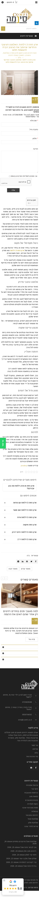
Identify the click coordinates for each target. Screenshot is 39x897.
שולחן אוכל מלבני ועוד (27, 859)
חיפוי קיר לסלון (30, 855)
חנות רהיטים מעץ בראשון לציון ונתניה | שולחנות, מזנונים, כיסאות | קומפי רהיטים (19, 54)
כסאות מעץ (33, 796)
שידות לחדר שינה (31, 826)
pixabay (24, 466)
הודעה (35, 149)
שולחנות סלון (33, 823)
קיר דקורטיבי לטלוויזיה (28, 862)
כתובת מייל (34, 130)
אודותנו (35, 749)
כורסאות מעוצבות (31, 793)
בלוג (19, 57)
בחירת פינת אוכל (29, 866)
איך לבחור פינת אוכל (28, 847)
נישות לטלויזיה (32, 804)
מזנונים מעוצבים (31, 800)
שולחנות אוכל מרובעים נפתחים (24, 841)
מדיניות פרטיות (32, 757)
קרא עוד (31, 639)
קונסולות (35, 811)
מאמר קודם (25, 569)
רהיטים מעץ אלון (30, 851)
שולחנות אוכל (33, 819)
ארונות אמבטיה (32, 785)
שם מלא (34, 121)
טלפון (35, 138)
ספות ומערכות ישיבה (30, 808)
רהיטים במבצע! (32, 815)
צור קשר (34, 745)
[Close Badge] (4, 880)
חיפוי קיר (34, 789)
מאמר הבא (13, 569)
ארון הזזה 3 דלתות (17, 251)
